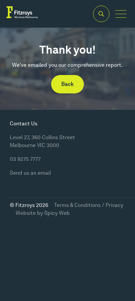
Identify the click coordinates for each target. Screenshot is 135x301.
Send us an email (30, 173)
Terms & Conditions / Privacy (88, 205)
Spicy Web (57, 213)
